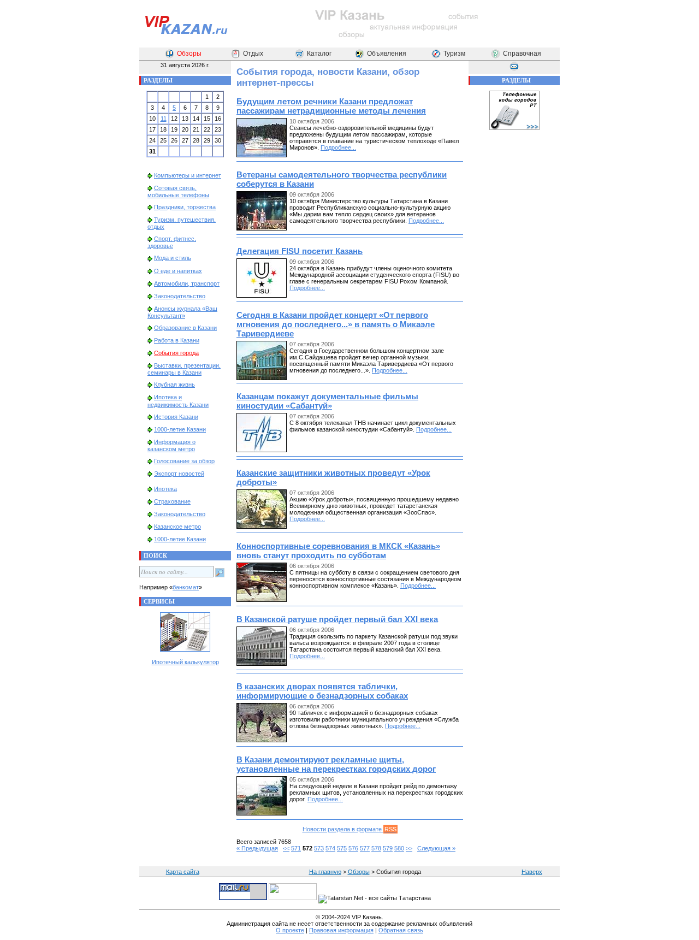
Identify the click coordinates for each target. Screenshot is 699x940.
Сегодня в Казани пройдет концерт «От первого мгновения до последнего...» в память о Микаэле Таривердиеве (335, 324)
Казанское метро (177, 526)
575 (342, 848)
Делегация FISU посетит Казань (299, 251)
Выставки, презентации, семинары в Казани (184, 369)
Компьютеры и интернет (187, 175)
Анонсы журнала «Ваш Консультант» (182, 312)
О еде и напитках (178, 271)
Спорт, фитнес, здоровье (171, 242)
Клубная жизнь (174, 384)
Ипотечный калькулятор (185, 662)
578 (376, 848)
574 (330, 848)
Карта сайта (182, 871)
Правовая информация (341, 930)
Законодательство (179, 296)
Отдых (253, 53)
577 (365, 848)
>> (409, 848)
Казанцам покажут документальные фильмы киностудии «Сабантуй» (327, 401)
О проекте (290, 930)
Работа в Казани (176, 340)
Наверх (532, 871)
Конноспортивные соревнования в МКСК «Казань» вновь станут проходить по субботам (338, 550)
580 (399, 848)
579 (388, 848)
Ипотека (165, 489)
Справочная (522, 53)
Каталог (319, 53)
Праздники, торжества (185, 207)
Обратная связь (400, 930)
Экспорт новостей (179, 473)
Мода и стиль (172, 258)
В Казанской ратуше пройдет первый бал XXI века (337, 619)
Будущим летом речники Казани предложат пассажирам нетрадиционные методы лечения (331, 106)
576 (353, 848)
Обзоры (189, 53)
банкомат (186, 587)
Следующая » (436, 848)
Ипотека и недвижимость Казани (178, 400)
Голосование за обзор (184, 461)
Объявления (386, 53)
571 (296, 848)
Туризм (454, 53)
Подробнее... (338, 147)
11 (164, 118)
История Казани (176, 416)
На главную (325, 871)
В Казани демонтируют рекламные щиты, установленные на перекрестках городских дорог (336, 764)
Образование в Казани (185, 327)
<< (286, 848)
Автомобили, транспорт (187, 283)
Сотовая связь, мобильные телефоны (178, 191)
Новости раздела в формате (349, 829)
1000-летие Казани (180, 429)
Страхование (172, 501)
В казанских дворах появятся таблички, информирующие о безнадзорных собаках (322, 691)
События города (176, 353)
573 (319, 848)
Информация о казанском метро (171, 445)
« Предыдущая (257, 848)
